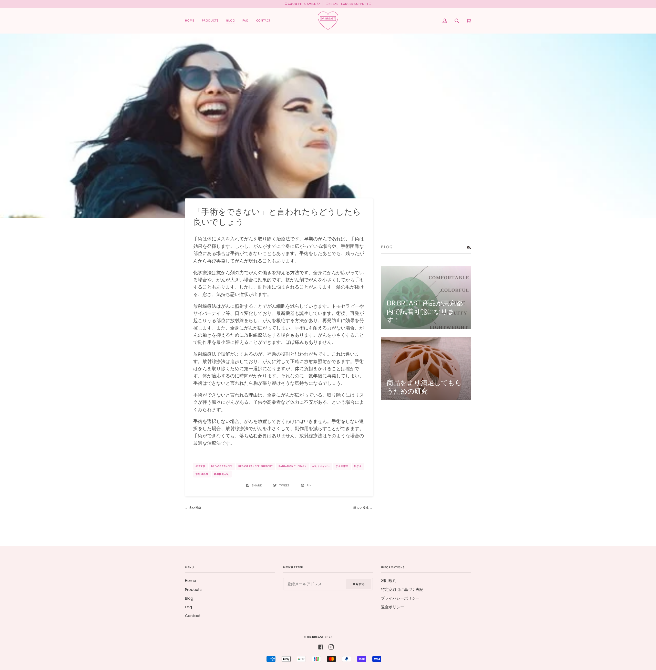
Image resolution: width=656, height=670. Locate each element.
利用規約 (388, 580)
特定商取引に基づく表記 (402, 589)
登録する (359, 584)
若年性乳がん (221, 474)
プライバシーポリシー (400, 598)
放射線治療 (202, 474)
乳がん (358, 466)
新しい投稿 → (363, 507)
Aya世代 (201, 466)
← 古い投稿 (193, 507)
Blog (189, 598)
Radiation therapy (292, 466)
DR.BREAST (315, 637)
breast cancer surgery (255, 466)
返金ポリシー (392, 607)
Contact (193, 615)
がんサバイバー (321, 466)
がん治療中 (342, 466)
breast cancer (222, 466)
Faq (188, 607)
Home (190, 580)
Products (193, 589)
